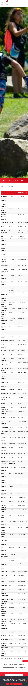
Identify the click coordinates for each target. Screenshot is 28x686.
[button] (16, 193)
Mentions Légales (18, 684)
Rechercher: (13, 189)
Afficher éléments (7, 186)
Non (11, 684)
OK (7, 684)
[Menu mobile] (25, 2)
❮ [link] (23, 661)
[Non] (26, 681)
